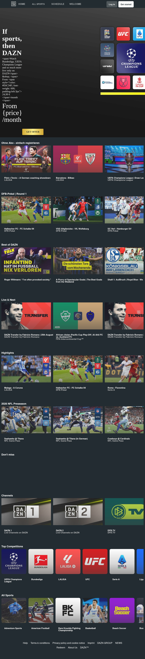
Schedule (57, 4)
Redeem (60, 647)
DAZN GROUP (104, 643)
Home (21, 4)
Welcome (75, 4)
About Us (72, 647)
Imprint (91, 643)
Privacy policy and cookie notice (69, 643)
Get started (126, 4)
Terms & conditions (40, 643)
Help (25, 643)
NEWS (118, 643)
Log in (112, 4)
